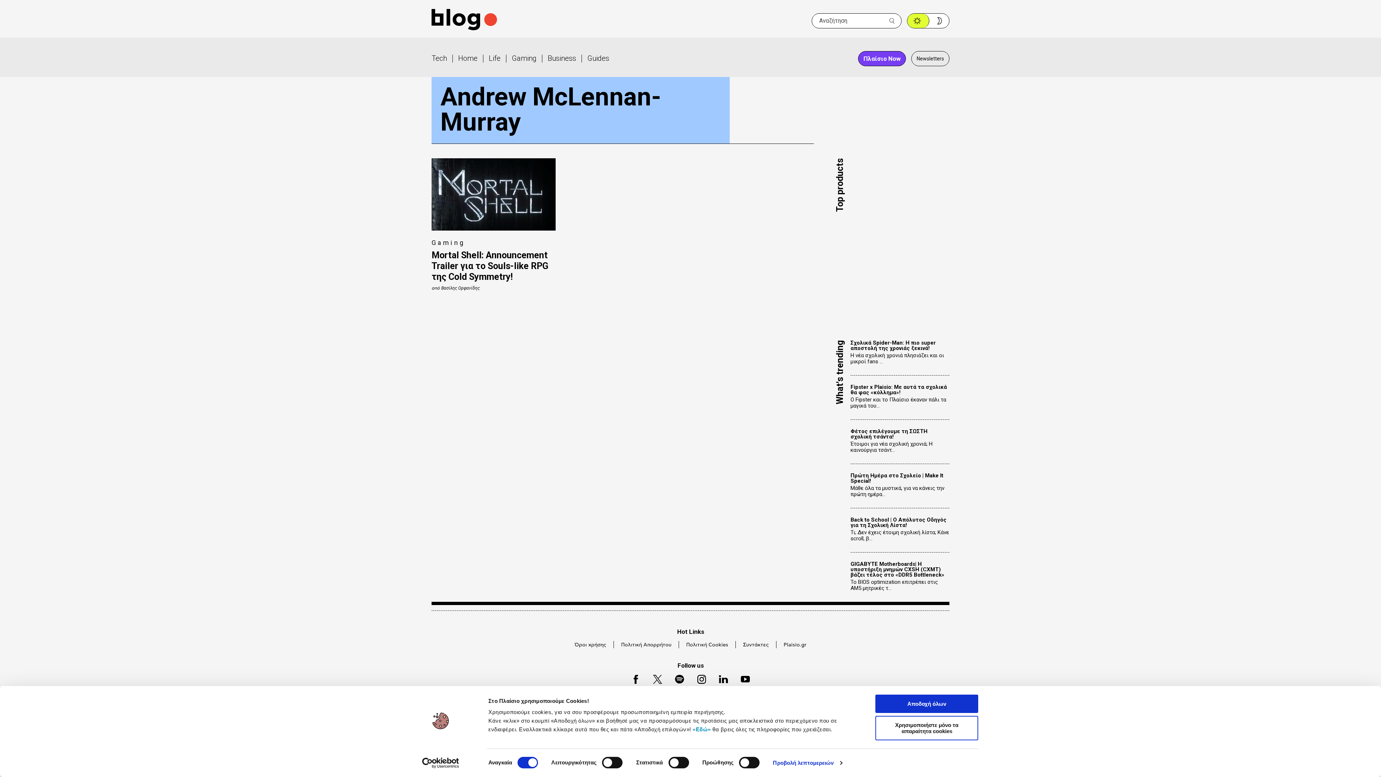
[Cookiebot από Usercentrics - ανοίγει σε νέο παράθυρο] (440, 763)
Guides (598, 58)
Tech (439, 58)
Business (562, 58)
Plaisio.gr (795, 645)
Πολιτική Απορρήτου (646, 645)
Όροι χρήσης (590, 645)
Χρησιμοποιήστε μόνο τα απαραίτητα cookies (926, 728)
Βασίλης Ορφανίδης (460, 288)
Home (468, 58)
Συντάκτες (756, 645)
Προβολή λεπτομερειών (803, 763)
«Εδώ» (702, 729)
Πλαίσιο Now (882, 58)
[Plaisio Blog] (464, 20)
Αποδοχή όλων (926, 704)
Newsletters (930, 59)
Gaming (524, 58)
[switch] (612, 762)
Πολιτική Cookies (707, 645)
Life (495, 58)
